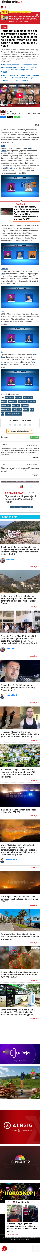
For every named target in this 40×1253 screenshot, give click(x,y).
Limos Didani (11, 559)
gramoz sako (22, 401)
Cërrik (3, 223)
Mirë (13, 507)
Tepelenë (4, 269)
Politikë (4, 27)
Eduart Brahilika (28, 397)
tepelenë (25, 409)
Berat (3, 352)
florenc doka (15, 405)
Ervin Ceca (18, 397)
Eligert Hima (31, 401)
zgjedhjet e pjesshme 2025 (13, 413)
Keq (20, 507)
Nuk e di (28, 507)
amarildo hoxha (5, 405)
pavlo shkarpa (9, 397)
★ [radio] (10, 425)
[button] (4, 1249)
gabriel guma (12, 401)
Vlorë (3, 146)
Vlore (31, 409)
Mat (2, 312)
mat (2, 413)
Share (4, 117)
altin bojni (4, 401)
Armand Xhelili (11, 695)
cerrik (14, 409)
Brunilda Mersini (6, 409)
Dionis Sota (10, 168)
